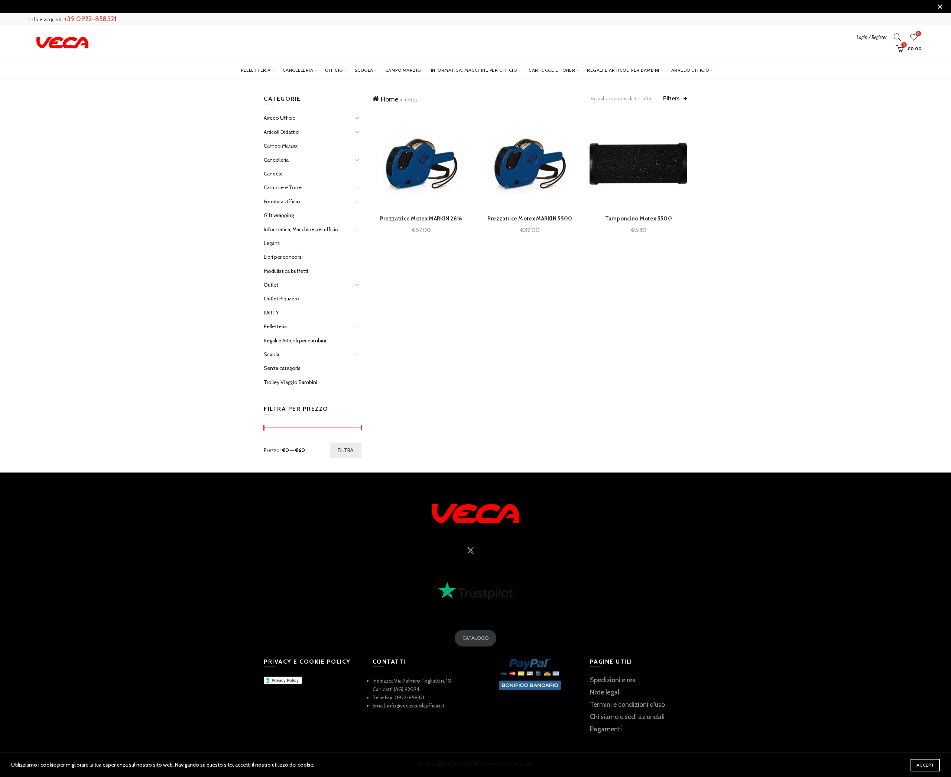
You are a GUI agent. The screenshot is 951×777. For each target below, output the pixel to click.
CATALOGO (475, 638)
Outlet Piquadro (281, 298)
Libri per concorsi (283, 257)
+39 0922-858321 (90, 19)
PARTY (271, 312)
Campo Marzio (403, 70)
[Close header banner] (940, 6)
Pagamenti (606, 729)
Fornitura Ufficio (282, 201)
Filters (671, 98)
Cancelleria (298, 70)
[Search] (897, 37)
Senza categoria (282, 368)
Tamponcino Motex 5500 (638, 218)
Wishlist (918, 34)
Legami (272, 243)
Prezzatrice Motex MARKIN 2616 (421, 218)
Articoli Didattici (281, 132)
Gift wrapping (279, 215)
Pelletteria (256, 70)
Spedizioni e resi (613, 680)
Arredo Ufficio (690, 70)
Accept (925, 765)
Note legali (605, 692)
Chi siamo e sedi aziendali (627, 717)
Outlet (271, 284)
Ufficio (334, 70)
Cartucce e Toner (552, 70)
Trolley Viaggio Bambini (290, 382)
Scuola (364, 70)
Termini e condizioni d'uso (627, 704)
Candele (273, 173)
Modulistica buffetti (286, 271)
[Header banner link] (464, 6)
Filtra (346, 450)
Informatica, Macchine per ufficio (474, 70)
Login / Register (872, 37)
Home (389, 99)
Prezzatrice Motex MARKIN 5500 (529, 218)
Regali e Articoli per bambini (623, 70)
